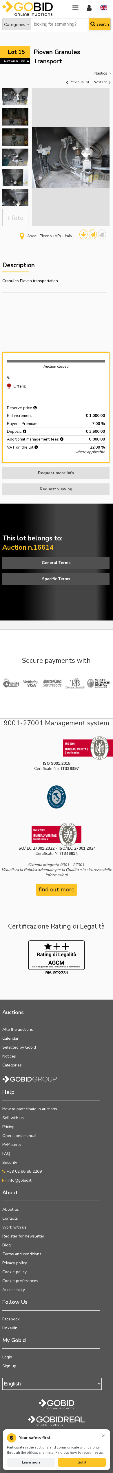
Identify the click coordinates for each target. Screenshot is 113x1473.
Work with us (14, 1227)
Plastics (100, 73)
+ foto (15, 218)
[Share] (93, 234)
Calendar (10, 1038)
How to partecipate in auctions (29, 1109)
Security (9, 1162)
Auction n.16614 (16, 61)
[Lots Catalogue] (83, 234)
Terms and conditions (21, 1254)
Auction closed (56, 366)
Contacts (10, 1218)
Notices (9, 1056)
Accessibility (13, 1289)
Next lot (101, 81)
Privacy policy (14, 1263)
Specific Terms (56, 579)
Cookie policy (14, 1272)
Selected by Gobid (19, 1047)
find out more (56, 889)
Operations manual (19, 1135)
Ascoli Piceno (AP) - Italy (49, 236)
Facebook (11, 1319)
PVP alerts (11, 1144)
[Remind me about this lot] (102, 234)
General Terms (56, 562)
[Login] (89, 8)
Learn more (31, 1462)
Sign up (9, 1366)
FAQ (6, 1153)
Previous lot (79, 81)
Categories (14, 24)
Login (7, 1357)
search (102, 24)
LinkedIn (9, 1328)
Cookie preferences (20, 1281)
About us (10, 1209)
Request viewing (56, 489)
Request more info (56, 473)
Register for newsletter (23, 1236)
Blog (6, 1245)
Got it (81, 1462)
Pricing (8, 1127)
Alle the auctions (17, 1029)
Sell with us (13, 1118)
